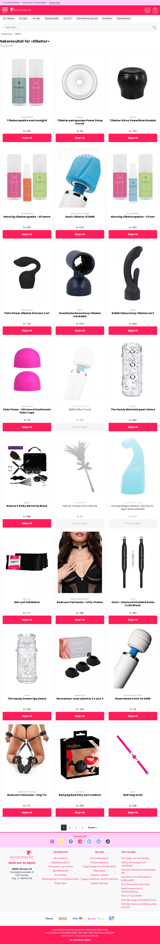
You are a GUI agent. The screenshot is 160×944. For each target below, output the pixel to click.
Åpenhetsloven (61, 870)
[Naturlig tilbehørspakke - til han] (132, 148)
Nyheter (107, 18)
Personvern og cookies (60, 866)
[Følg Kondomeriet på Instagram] (52, 843)
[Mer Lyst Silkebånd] (26, 533)
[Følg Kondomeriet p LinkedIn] (98, 843)
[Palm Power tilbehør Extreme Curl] (26, 244)
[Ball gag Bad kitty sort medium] (79, 726)
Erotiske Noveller (87, 18)
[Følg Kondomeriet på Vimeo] (89, 843)
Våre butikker (60, 858)
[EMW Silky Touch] (79, 340)
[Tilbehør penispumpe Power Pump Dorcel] (79, 51)
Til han (23, 18)
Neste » (92, 827)
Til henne (8, 18)
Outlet (67, 18)
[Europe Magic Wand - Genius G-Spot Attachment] (132, 437)
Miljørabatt (99, 870)
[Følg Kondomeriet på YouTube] (80, 843)
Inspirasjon (123, 18)
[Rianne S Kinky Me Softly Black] (26, 437)
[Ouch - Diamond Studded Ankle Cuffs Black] (132, 533)
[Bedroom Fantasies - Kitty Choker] (79, 533)
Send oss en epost (21, 863)
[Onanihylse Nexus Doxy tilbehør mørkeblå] (79, 244)
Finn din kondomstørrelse (135, 884)
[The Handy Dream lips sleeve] (26, 630)
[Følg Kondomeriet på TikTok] (108, 843)
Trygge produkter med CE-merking (99, 878)
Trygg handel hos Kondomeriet (99, 866)
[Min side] (147, 10)
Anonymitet (54, 2)
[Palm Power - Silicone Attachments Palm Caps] (26, 340)
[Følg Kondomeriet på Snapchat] (61, 843)
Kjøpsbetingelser (60, 862)
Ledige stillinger (99, 883)
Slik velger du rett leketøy (135, 858)
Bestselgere (51, 18)
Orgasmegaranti (99, 862)
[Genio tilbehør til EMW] (79, 148)
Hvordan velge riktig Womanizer (138, 899)
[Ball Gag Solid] (132, 726)
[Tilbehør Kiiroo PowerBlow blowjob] (132, 51)
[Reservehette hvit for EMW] (132, 630)
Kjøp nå (27, 138)
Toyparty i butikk (99, 874)
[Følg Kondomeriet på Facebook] (71, 843)
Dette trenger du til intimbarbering (131, 890)
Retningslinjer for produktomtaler (60, 878)
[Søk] (154, 27)
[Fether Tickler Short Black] (79, 437)
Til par (36, 18)
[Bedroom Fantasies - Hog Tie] (26, 726)
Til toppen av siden (80, 940)
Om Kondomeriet (99, 858)
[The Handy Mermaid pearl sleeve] (132, 340)
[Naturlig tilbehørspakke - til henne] (26, 148)
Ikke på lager (80, 427)
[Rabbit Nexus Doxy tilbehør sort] (132, 244)
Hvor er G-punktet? (131, 895)
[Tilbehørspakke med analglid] (26, 51)
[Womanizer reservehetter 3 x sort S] (79, 630)
